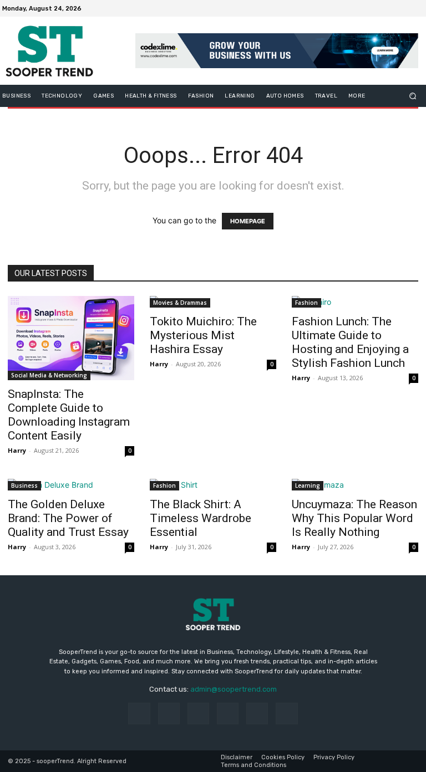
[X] (390, 8)
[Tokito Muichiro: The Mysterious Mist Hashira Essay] (213, 302)
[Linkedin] (198, 713)
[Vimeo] (403, 8)
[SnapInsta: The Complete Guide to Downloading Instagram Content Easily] (71, 338)
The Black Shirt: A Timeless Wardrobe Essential (200, 518)
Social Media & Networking (49, 375)
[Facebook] (364, 8)
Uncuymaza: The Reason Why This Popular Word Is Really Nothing (354, 518)
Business (24, 485)
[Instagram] (377, 8)
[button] (413, 96)
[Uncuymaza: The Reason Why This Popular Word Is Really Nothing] (355, 484)
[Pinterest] (228, 713)
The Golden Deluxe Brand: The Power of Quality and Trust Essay (68, 518)
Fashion (306, 302)
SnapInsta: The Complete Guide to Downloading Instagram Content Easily (69, 414)
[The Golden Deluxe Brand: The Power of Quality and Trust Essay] (71, 484)
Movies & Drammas (180, 302)
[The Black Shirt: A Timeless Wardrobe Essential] (213, 484)
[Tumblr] (257, 713)
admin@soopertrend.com (233, 689)
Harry (17, 450)
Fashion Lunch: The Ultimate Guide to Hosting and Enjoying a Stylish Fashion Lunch (350, 342)
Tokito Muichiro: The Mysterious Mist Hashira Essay (203, 335)
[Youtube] (417, 8)
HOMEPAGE (247, 221)
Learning (307, 485)
